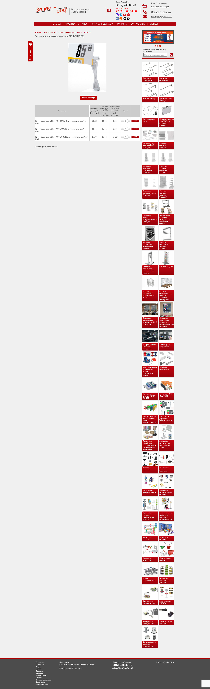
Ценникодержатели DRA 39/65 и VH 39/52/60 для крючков (166, 122)
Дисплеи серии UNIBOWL (165, 602)
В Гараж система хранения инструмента (149, 347)
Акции (85, 24)
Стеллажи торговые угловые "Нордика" (149, 193)
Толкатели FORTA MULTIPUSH (166, 395)
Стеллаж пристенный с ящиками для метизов (164, 245)
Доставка (108, 24)
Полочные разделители (164, 368)
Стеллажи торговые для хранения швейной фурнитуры (150, 321)
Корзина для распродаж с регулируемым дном (148, 294)
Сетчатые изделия (166, 267)
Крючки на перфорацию (148, 79)
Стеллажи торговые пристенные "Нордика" (147, 169)
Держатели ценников (147, 469)
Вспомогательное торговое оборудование (149, 644)
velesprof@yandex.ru (161, 16)
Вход (153, 3)
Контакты (122, 24)
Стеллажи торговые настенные (163, 146)
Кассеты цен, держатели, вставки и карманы (166, 419)
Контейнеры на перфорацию (164, 346)
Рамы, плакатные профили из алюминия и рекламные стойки (166, 516)
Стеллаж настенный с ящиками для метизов (148, 245)
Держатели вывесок (147, 539)
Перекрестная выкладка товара (149, 491)
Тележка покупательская (149, 579)
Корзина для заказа (43, 680)
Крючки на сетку (149, 99)
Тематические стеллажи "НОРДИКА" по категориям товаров (164, 220)
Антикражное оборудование (148, 623)
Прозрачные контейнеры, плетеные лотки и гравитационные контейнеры (149, 445)
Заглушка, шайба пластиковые (165, 623)
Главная (56, 24)
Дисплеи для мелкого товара (149, 602)
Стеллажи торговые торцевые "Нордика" (163, 194)
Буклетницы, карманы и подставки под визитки (148, 516)
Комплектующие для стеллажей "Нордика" (149, 146)
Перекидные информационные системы (165, 492)
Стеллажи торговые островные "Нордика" (163, 169)
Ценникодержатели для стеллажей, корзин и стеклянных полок (150, 420)
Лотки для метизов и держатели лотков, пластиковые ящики (150, 371)
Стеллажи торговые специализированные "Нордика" (150, 219)
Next (145, 37)
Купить (135, 121)
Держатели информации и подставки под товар (164, 444)
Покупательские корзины (165, 559)
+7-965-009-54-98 (126, 11)
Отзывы (154, 24)
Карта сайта (40, 682)
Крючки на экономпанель (164, 79)
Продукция (70, 24)
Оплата (96, 24)
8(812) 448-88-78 (126, 5)
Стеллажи (40, 664)
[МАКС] (117, 15)
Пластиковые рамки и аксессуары (164, 470)
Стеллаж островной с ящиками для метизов (148, 270)
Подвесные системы (163, 539)
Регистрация (162, 3)
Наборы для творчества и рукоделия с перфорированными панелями (166, 322)
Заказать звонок (161, 12)
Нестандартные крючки (149, 120)
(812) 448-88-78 (122, 664)
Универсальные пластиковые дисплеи (165, 581)
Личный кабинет (42, 684)
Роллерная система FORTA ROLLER (149, 396)
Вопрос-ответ (138, 24)
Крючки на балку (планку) (165, 100)
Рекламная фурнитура (147, 559)
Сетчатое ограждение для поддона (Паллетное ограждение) (165, 295)
